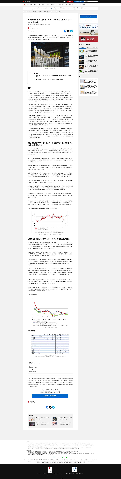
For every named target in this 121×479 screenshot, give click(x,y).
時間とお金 (61, 4)
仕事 (66, 4)
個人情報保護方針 (60, 462)
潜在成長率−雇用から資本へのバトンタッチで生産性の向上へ (49, 79)
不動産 (48, 4)
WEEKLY (88, 47)
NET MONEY (75, 462)
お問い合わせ (58, 459)
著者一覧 (63, 459)
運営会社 (40, 459)
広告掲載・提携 (52, 459)
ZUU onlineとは (30, 459)
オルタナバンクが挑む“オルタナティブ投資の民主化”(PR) (40, 8)
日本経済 (29, 16)
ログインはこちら (88, 19)
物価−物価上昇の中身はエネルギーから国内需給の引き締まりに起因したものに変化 (53, 76)
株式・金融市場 (37, 4)
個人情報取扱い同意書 (67, 462)
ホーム (25, 459)
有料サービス (70, 1)
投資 (31, 4)
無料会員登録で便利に (79, 1)
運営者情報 (36, 459)
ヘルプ (84, 462)
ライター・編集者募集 (69, 459)
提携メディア (95, 459)
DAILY (82, 47)
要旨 (37, 73)
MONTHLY (95, 47)
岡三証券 (32, 28)
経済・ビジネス (54, 4)
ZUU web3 (80, 462)
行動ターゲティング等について (51, 462)
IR (48, 459)
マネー (43, 4)
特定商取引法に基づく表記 (40, 462)
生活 (75, 4)
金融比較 (71, 4)
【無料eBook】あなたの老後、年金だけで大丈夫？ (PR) (81, 8)
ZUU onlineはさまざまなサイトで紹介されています (83, 459)
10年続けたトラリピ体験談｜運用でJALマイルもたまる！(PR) (61, 8)
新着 (27, 4)
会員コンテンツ (83, 4)
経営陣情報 (45, 459)
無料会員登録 (88, 16)
